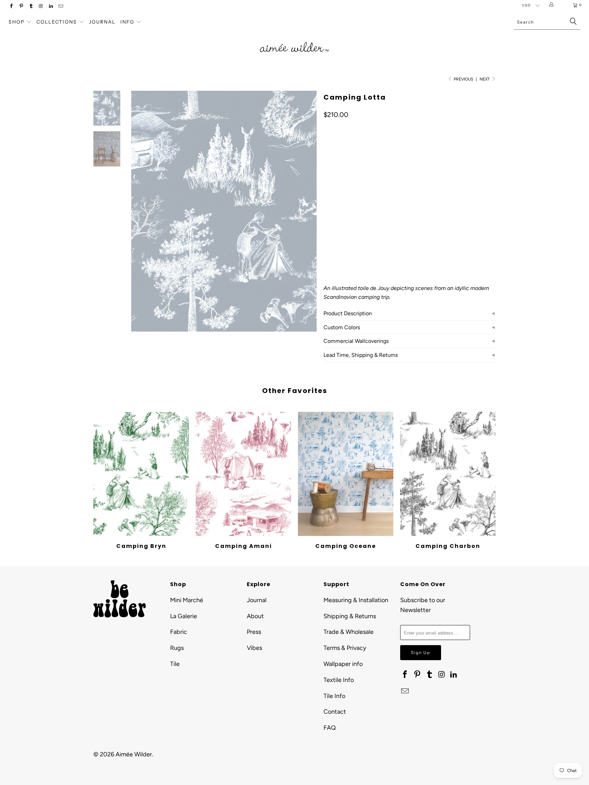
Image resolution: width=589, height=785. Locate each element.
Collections (57, 22)
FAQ (329, 727)
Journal (102, 22)
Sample (381, 206)
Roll (332, 206)
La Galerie (183, 616)
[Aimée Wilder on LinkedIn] (50, 6)
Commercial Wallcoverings (356, 341)
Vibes (254, 648)
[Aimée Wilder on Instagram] (40, 6)
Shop (17, 22)
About (255, 616)
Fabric (178, 632)
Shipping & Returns (349, 616)
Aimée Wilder (134, 754)
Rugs (177, 648)
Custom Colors (341, 327)
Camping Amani (243, 474)
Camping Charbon (448, 474)
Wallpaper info (343, 664)
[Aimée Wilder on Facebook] (11, 6)
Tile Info (334, 696)
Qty (327, 226)
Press (254, 632)
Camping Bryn (141, 474)
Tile (175, 664)
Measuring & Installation (355, 600)
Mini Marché (186, 600)
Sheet (355, 206)
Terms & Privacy (344, 648)
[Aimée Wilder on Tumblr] (30, 6)
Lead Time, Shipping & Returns (360, 355)
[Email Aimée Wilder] (60, 6)
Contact (334, 711)
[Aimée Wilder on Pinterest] (21, 6)
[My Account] (552, 5)
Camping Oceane (345, 474)
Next (485, 79)
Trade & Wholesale (348, 632)
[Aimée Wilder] (294, 39)
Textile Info (338, 680)
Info (127, 22)
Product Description (347, 313)
